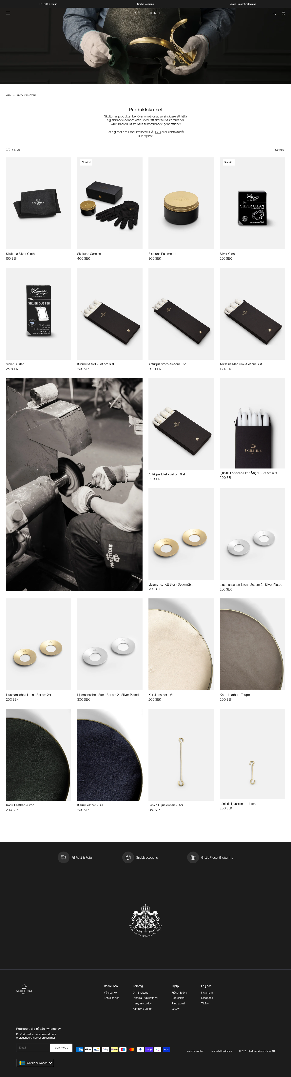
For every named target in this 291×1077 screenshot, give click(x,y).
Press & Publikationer (145, 998)
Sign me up (61, 1047)
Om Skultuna (140, 992)
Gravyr (175, 1009)
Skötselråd (178, 998)
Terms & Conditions (221, 1051)
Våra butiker (111, 992)
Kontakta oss (111, 998)
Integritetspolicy (142, 1003)
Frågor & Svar (179, 992)
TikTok (205, 1003)
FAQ (158, 132)
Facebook (207, 998)
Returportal (178, 1003)
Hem (8, 95)
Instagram (207, 992)
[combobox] (35, 1063)
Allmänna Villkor (142, 1009)
